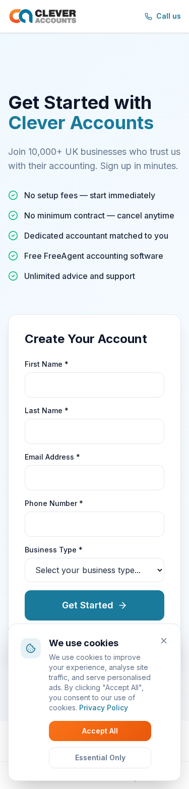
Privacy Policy (103, 707)
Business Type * (54, 549)
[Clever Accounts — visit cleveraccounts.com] (42, 16)
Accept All (100, 730)
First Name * (47, 364)
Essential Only (100, 757)
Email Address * (52, 457)
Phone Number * (54, 503)
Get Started (87, 605)
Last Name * (47, 410)
